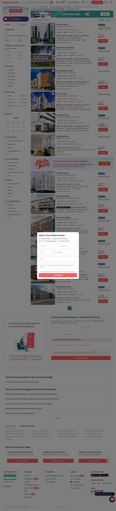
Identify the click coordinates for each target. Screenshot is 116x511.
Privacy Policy (58, 271)
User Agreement (70, 271)
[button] (50, 252)
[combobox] (45, 252)
